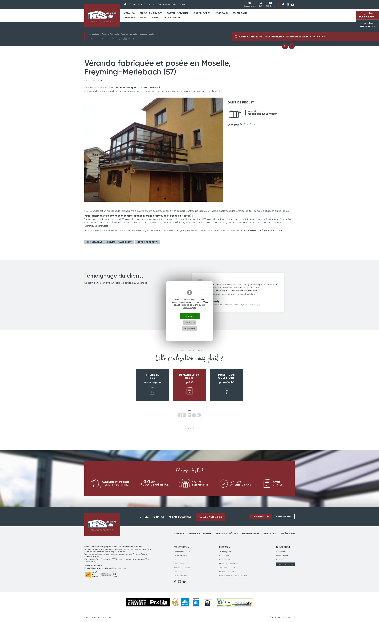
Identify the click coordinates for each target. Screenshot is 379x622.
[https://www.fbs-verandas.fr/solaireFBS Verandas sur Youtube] (292, 4)
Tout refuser (189, 323)
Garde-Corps (201, 13)
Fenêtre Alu (240, 13)
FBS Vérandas (135, 4)
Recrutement (179, 564)
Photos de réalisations (228, 572)
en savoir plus (319, 37)
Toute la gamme (226, 552)
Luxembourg (122, 568)
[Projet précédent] (285, 46)
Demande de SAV (285, 564)
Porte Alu (221, 13)
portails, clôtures (262, 210)
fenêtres (240, 210)
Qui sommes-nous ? (182, 552)
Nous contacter (180, 576)
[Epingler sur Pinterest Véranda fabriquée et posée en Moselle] (184, 415)
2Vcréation (290, 617)
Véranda (129, 13)
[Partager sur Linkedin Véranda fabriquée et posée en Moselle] (194, 415)
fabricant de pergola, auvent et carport (163, 210)
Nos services (224, 556)
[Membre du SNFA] (234, 602)
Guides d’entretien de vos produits (233, 576)
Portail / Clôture (177, 13)
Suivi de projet (282, 556)
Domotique (129, 17)
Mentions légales (92, 617)
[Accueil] (125, 4)
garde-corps (282, 210)
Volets (143, 17)
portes (248, 210)
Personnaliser (189, 328)
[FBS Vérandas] (102, 15)
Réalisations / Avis (167, 4)
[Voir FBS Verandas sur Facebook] (283, 4)
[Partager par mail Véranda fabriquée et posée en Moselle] (199, 415)
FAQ (175, 560)
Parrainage (281, 560)
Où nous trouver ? (181, 556)
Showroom (150, 4)
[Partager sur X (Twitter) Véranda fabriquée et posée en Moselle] (189, 415)
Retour (191, 429)
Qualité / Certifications (228, 564)
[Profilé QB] (207, 602)
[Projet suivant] (292, 46)
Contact (183, 4)
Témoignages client (227, 568)
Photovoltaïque (172, 17)
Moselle (87, 568)
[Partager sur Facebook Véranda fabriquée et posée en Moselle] (180, 415)
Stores (155, 17)
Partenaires (178, 572)
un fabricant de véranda (117, 210)
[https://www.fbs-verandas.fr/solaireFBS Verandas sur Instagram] (288, 4)
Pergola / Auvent (151, 13)
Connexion (280, 552)
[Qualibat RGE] (196, 602)
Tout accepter (190, 316)
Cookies (107, 617)
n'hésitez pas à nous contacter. (265, 231)
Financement (224, 560)
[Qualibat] (185, 602)
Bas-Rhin (112, 568)
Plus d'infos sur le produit (262, 114)
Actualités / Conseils (182, 568)
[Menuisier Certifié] (148, 602)
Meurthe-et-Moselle (99, 568)
